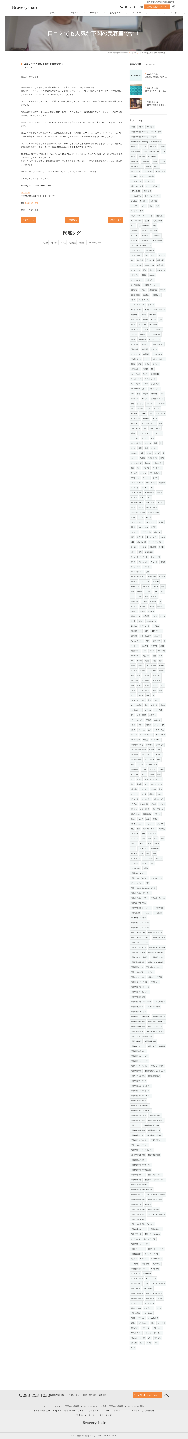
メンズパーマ (135, 320)
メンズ (133, 300)
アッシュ (162, 576)
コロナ (156, 700)
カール (155, 685)
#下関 (63, 242)
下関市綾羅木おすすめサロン (141, 1165)
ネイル (133, 324)
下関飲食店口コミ (137, 1194)
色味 (158, 759)
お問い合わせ (135, 151)
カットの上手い (136, 196)
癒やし (156, 166)
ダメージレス (135, 374)
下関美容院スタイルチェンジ (155, 1071)
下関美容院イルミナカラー (140, 992)
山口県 (148, 517)
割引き (163, 290)
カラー (144, 206)
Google (147, 463)
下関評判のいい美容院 (155, 952)
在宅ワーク (157, 675)
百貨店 (142, 670)
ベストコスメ (135, 1273)
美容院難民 (155, 374)
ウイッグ (134, 473)
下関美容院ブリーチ (138, 1120)
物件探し (157, 1338)
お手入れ (134, 804)
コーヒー (154, 448)
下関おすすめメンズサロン (140, 937)
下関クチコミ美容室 (153, 1007)
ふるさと (134, 611)
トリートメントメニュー (153, 779)
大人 (138, 468)
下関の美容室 (135, 913)
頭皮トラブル (135, 651)
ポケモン (157, 532)
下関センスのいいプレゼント (141, 893)
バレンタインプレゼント (153, 1333)
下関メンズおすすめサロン (140, 1105)
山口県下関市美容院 (138, 1155)
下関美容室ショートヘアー (140, 1244)
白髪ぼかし (157, 295)
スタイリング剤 (153, 512)
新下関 (139, 661)
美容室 (133, 156)
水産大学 (160, 265)
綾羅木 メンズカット (154, 1293)
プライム (148, 710)
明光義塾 (154, 394)
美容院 (141, 127)
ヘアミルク (134, 839)
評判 (154, 226)
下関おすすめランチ (138, 932)
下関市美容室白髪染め (154, 1135)
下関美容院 (158, 913)
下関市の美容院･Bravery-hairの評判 (143, 137)
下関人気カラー (159, 1002)
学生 (155, 839)
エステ (133, 730)
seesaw (152, 275)
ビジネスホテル (136, 710)
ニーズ (157, 453)
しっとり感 (161, 1323)
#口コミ (54, 242)
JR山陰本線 (142, 339)
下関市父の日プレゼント (139, 1269)
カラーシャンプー (137, 720)
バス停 (133, 725)
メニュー (143, 147)
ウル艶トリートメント (151, 285)
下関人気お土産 (136, 1204)
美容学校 (134, 413)
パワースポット (136, 492)
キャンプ (143, 547)
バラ (146, 1283)
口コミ (163, 161)
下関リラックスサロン (152, 1234)
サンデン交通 (148, 858)
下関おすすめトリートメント (141, 908)
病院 (160, 320)
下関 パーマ (135, 1288)
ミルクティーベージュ (138, 750)
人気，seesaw (136, 1308)
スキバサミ (158, 755)
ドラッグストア (145, 636)
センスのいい (155, 740)
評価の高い (159, 216)
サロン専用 (134, 680)
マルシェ (134, 809)
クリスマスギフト (137, 883)
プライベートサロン (152, 1254)
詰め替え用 (160, 745)
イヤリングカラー (145, 433)
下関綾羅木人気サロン (138, 1160)
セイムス (156, 626)
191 (152, 438)
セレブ (141, 819)
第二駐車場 (150, 250)
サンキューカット (137, 824)
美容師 (163, 705)
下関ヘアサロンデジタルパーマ (141, 1036)
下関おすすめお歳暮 (138, 1209)
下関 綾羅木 (148, 1288)
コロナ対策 (145, 161)
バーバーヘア (159, 725)
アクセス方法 (157, 221)
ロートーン (152, 834)
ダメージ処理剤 (136, 705)
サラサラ (153, 315)
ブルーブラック (158, 809)
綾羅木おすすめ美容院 (157, 947)
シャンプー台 (135, 171)
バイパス (157, 636)
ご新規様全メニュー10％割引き (151, 240)
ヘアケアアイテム (146, 735)
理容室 (142, 611)
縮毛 (159, 774)
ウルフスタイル (155, 428)
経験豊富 (134, 581)
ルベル (142, 334)
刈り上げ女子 (159, 799)
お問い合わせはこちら (157, 7)
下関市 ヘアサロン (138, 1318)
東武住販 (145, 349)
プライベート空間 (137, 211)
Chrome (140, 764)
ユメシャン (134, 235)
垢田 (160, 661)
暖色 (132, 829)
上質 (144, 651)
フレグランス (160, 404)
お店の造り (134, 231)
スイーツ (134, 853)
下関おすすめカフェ (155, 932)
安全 (132, 260)
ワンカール (134, 863)
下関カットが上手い (138, 952)
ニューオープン (136, 221)
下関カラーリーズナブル (139, 1066)
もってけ (134, 176)
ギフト (147, 359)
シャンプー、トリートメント (141, 245)
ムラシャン (147, 567)
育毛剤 (141, 621)
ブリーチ (151, 305)
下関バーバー (135, 1125)
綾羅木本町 (134, 161)
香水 (132, 408)
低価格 (142, 458)
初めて (142, 843)
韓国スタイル (152, 458)
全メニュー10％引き (147, 176)
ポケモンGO (141, 542)
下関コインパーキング (138, 947)
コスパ (139, 596)
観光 (146, 596)
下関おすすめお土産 (155, 1199)
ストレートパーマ (158, 359)
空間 (132, 591)
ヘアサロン (134, 438)
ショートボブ (155, 557)
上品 (148, 819)
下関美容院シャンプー (138, 1012)
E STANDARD (135, 191)
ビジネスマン (157, 354)
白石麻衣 (134, 1259)
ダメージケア (135, 384)
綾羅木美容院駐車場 (138, 1026)
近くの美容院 (135, 285)
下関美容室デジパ (159, 1016)
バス (132, 596)
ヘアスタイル (160, 413)
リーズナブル (135, 270)
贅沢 (148, 853)
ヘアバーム (145, 1328)
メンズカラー (148, 1308)
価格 (141, 853)
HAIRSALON (135, 586)
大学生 (133, 665)
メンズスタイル (156, 329)
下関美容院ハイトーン (155, 1120)
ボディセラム (135, 354)
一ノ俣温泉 (134, 1264)
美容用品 (146, 616)
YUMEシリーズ (136, 359)
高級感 (159, 492)
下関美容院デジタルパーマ (140, 987)
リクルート (144, 1259)
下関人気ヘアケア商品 (138, 903)
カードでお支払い (137, 250)
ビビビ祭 (134, 1343)
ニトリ (133, 848)
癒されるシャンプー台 (149, 231)
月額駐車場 (134, 349)
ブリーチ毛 (134, 834)
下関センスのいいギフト (139, 898)
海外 (142, 453)
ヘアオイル (134, 275)
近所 (146, 784)
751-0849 (25, 192)
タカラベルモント (154, 334)
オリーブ (148, 591)
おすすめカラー (144, 226)
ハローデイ (134, 755)
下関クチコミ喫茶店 (138, 1076)
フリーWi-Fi (158, 710)
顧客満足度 (149, 552)
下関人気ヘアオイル (158, 898)
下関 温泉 (145, 1264)
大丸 (149, 700)
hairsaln (156, 581)
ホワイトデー (151, 522)
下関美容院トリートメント (140, 923)
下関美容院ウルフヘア (138, 1081)
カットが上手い (136, 255)
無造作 (163, 562)
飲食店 (161, 665)
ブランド (134, 735)
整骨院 (161, 522)
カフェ (153, 320)
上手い (133, 226)
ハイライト (134, 488)
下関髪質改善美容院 (138, 962)
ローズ (142, 497)
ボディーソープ (136, 1303)
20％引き (134, 240)
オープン (134, 547)
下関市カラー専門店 (155, 1026)
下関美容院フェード (158, 1140)
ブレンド (134, 843)
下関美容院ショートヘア (139, 1061)
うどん (155, 616)
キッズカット (160, 171)
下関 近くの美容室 (158, 1283)
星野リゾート (144, 626)
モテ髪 (145, 369)
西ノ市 (133, 621)
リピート (154, 562)
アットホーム (157, 468)
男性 (147, 883)
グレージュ (134, 423)
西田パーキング (158, 344)
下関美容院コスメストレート (141, 1096)
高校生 (155, 819)
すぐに (148, 408)
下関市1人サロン (155, 1115)
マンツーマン (135, 656)
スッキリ (160, 824)
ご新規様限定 (135, 295)
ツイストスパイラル (138, 305)
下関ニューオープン (138, 977)
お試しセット (157, 1328)
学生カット (153, 324)
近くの (152, 270)
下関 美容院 (135, 1313)
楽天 (162, 586)
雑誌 (132, 468)
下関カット (147, 913)
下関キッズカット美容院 (139, 957)
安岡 (154, 661)
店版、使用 (147, 191)
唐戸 (132, 537)
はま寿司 (145, 646)
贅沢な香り (134, 1328)
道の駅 (145, 320)
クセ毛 (144, 794)
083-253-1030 (31, 203)
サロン (141, 695)
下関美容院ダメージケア (139, 1056)
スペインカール (150, 379)
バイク (163, 616)
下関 (163, 151)
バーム (152, 651)
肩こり (133, 695)
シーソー (155, 586)
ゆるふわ (134, 626)
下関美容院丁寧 (136, 1071)
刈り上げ (146, 656)
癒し (149, 497)
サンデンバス (135, 858)
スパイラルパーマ (137, 502)
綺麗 (140, 448)
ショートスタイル (137, 483)
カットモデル (149, 492)
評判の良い (145, 235)
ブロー (141, 725)
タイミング (144, 789)
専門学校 (140, 537)
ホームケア (150, 502)
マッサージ (134, 794)
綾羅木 (147, 221)
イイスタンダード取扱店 (156, 1214)
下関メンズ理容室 (137, 1031)
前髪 (132, 764)
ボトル (153, 789)
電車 (156, 591)
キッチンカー (146, 799)
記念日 (141, 507)
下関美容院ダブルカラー (139, 1140)
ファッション (143, 562)
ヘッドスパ (145, 344)
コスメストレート (137, 572)
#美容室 (72, 242)
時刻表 (148, 725)
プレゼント (142, 324)
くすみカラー (158, 463)
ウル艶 (152, 774)
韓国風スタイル (151, 507)
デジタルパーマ (136, 181)
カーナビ (143, 473)
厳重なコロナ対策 (137, 186)
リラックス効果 (136, 759)
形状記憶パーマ (136, 631)
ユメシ (133, 1348)
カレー (139, 685)
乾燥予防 (162, 483)
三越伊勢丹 (147, 1273)
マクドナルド (135, 329)
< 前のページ (28, 220)
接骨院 (133, 527)
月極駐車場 (155, 1269)
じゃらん (151, 611)
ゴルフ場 (154, 646)
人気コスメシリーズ (138, 1338)
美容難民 (146, 354)
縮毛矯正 (134, 201)
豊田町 (144, 275)
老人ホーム (145, 680)
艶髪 (154, 690)
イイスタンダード (137, 280)
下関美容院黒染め (154, 1076)
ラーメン (145, 586)
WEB (132, 542)
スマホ (155, 418)
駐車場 (148, 166)
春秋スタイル (135, 814)
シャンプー (134, 206)
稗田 (154, 853)
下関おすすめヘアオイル (139, 1184)
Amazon (140, 408)
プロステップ (135, 740)
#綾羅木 (82, 242)
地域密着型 (153, 290)
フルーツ (143, 413)
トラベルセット (156, 878)
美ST (141, 1343)
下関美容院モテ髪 (154, 1130)
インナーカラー (154, 389)
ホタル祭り (157, 1264)
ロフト (149, 1343)
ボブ (132, 779)
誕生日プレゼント (157, 399)
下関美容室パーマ (137, 1135)
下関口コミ (155, 982)
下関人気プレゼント (155, 1175)
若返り (133, 819)
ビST (149, 1338)
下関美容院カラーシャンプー (141, 1086)
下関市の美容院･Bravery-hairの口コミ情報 (146, 132)
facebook (134, 453)
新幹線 (156, 843)
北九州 (139, 784)
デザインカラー (136, 1333)
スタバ (145, 329)
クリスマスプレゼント (138, 389)
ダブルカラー (135, 369)
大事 (160, 690)
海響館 (145, 868)
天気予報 (153, 547)
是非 (138, 675)
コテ (144, 428)
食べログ (154, 596)
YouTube (146, 478)
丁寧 (162, 394)
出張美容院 (147, 814)
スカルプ (134, 606)
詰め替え (149, 745)
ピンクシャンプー (149, 829)
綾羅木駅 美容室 (137, 1298)
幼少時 (151, 750)
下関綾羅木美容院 (137, 1007)
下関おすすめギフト (138, 1175)
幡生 (132, 715)
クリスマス (155, 384)
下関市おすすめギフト (138, 873)
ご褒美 (161, 769)
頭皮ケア (160, 606)
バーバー (134, 334)
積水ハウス (157, 641)
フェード (143, 315)
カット (155, 161)
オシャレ (145, 399)
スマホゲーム (135, 478)
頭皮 (162, 646)
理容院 (153, 527)
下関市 (133, 127)
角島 (132, 661)
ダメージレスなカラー (152, 196)
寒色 (143, 834)
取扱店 (145, 740)
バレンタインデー (137, 522)
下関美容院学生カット (138, 1115)
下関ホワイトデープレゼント (155, 1180)
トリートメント (136, 265)
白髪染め (146, 295)
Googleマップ (151, 621)
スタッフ (153, 147)
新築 (138, 829)
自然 (140, 552)
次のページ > (115, 220)
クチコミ (156, 364)
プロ (151, 413)
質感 (132, 394)
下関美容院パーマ (137, 967)
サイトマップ (105, 1415)
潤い (152, 1323)
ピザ (149, 843)
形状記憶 (134, 789)
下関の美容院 (158, 908)
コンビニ (160, 502)
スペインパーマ (136, 379)
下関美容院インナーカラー (140, 1016)
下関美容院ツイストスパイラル (141, 1150)
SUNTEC (153, 769)
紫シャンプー (135, 567)
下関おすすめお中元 (138, 1214)
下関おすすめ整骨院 (138, 997)
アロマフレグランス (138, 700)
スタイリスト (144, 581)
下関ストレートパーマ (155, 1249)
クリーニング (144, 809)
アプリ (140, 517)
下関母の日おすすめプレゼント (141, 1189)
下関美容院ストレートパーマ (141, 1002)
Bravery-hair (152, 156)
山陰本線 (157, 720)
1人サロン (143, 201)
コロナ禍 (153, 201)
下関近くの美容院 (137, 1293)
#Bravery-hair (95, 242)
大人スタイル (143, 527)
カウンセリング (136, 463)
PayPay (144, 601)
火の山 (159, 794)
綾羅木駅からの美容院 (138, 918)
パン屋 (144, 769)
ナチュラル (158, 433)
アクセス (162, 147)
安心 (146, 255)
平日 (154, 656)
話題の (147, 364)
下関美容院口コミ (157, 957)
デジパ (153, 804)
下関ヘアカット (136, 1234)
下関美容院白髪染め (138, 1130)
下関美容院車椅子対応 (151, 1125)
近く (144, 270)
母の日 (161, 547)
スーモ (159, 1308)
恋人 (132, 784)
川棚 (147, 572)
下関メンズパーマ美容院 (156, 1046)
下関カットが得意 (157, 1066)
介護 (132, 675)
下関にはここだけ (137, 745)
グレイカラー (151, 665)
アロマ (133, 690)
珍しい (145, 374)
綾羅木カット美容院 (155, 977)
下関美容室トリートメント (140, 928)
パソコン (157, 408)
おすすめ (142, 156)
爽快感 (152, 606)
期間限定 (162, 829)
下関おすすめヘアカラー (139, 942)
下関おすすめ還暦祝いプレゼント (142, 1224)
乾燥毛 (161, 670)
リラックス (157, 235)
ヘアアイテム (159, 730)
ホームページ (151, 483)
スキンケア (157, 680)
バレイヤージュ (144, 300)
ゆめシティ (161, 270)
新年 (162, 839)
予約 (146, 705)
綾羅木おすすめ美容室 (155, 962)
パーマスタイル (144, 690)
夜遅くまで (134, 399)
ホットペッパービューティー (155, 310)
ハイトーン (134, 646)
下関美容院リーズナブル (154, 1031)
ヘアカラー (150, 280)
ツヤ (162, 685)
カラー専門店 (141, 715)
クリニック (134, 799)
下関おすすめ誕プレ (138, 1219)
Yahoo (133, 517)
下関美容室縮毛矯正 (138, 1021)
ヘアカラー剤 (146, 532)
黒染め (152, 794)
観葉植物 (146, 418)
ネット (139, 779)
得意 (147, 641)
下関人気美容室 (136, 1041)
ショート (134, 458)
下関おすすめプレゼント (139, 878)
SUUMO (160, 1298)
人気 (157, 206)
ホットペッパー (136, 310)
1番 (152, 369)
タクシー (159, 858)
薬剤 (162, 591)
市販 (160, 423)
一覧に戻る (72, 220)
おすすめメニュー (137, 166)
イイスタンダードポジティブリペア (143, 1239)
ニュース (148, 443)
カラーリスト (143, 848)
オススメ (143, 290)
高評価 (147, 661)
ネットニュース (156, 784)
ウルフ (133, 562)
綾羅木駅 (160, 260)
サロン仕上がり (155, 473)
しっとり (140, 404)
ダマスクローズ (136, 1283)
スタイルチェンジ (137, 641)
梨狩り (141, 665)
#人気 (45, 242)
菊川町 (133, 364)
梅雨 (155, 443)
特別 (132, 404)
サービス (134, 147)
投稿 (149, 839)
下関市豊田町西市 (154, 1155)
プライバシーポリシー (151, 151)
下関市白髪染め (136, 1254)
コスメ (149, 453)
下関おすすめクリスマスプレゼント (143, 888)
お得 (138, 394)
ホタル (133, 448)
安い (151, 206)
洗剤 (149, 730)
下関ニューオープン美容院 (155, 1194)
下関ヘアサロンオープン (156, 1021)
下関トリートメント (138, 1249)
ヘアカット (134, 344)
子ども (133, 507)
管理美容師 (155, 848)
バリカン (145, 488)
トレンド (154, 349)
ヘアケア (134, 670)
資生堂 (133, 339)
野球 (162, 458)
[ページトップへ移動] (166, 1395)
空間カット (134, 601)
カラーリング (160, 735)
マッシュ (145, 438)
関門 (152, 863)
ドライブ (146, 468)
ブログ (163, 537)
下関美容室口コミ (155, 1229)
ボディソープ (149, 1303)
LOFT (156, 1343)
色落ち (133, 433)
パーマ (153, 255)
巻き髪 (145, 394)
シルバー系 (144, 804)
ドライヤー (152, 576)
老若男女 (153, 715)
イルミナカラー (154, 339)
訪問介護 (154, 705)
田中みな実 (150, 260)
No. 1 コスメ (151, 1278)
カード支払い (149, 181)
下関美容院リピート (138, 1046)
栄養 (143, 839)
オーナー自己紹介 (152, 186)
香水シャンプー (151, 537)
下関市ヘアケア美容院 (138, 1100)
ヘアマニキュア (156, 1259)
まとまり (134, 497)
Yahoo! (139, 591)
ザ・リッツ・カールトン (139, 557)
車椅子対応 (161, 651)
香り (160, 789)
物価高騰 (134, 315)
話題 (140, 364)
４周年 (133, 1323)
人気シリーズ (135, 616)
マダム (144, 774)
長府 (148, 695)
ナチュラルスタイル (138, 512)
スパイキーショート (138, 576)
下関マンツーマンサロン (139, 982)
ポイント (162, 804)
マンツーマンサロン (156, 542)
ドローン (157, 814)
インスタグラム (136, 443)
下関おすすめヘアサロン (139, 1145)
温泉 (160, 656)
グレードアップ (151, 764)
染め (132, 685)
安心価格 (140, 260)
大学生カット (143, 1323)
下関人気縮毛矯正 (159, 937)
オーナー (162, 255)
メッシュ (142, 730)
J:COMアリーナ (156, 631)
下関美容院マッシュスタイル (141, 1110)
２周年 (145, 384)
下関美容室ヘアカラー (138, 1229)
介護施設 (134, 636)
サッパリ (143, 606)
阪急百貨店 (150, 1298)
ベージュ (149, 404)
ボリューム (150, 824)
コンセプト (150, 127)
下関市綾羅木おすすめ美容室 (141, 1170)
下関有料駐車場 (150, 1041)
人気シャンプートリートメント (141, 216)
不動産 (148, 720)
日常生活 (153, 601)
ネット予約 (152, 670)
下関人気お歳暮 (153, 1209)
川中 (158, 750)
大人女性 (146, 675)
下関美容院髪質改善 (138, 1199)
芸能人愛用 (134, 769)
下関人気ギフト (136, 1180)
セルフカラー (149, 759)
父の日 (133, 552)
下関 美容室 (148, 1313)
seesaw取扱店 (153, 1318)
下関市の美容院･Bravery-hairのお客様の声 (146, 142)
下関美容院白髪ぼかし (138, 1051)
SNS (146, 448)
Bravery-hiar (149, 265)
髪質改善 (134, 290)
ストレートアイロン (149, 423)
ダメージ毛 (134, 774)
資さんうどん (146, 755)
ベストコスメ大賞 (137, 1278)
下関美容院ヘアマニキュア (140, 1091)
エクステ (145, 863)
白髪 (146, 631)
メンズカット (148, 171)
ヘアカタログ (135, 418)
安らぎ (147, 685)
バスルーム (134, 532)
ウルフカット (135, 428)
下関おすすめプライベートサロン (142, 972)
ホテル (155, 478)
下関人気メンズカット (154, 967)
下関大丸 (148, 1204)
